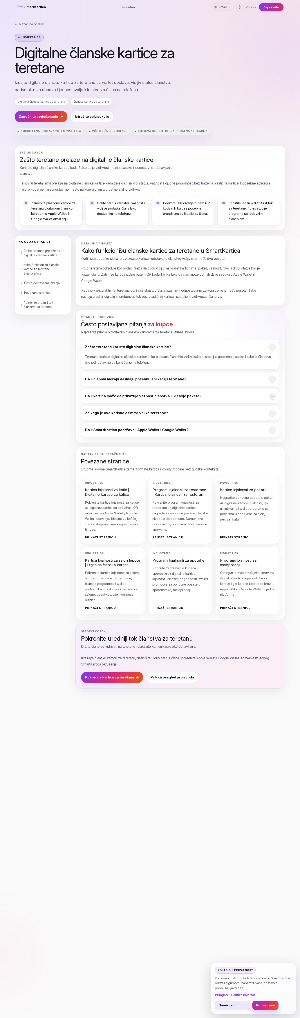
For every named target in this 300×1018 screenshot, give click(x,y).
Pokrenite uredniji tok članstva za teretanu (38, 304)
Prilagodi (222, 995)
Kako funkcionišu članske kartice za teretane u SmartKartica (41, 269)
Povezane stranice (37, 292)
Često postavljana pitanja (42, 283)
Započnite (271, 7)
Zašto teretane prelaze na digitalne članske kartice (42, 253)
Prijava (251, 7)
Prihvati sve (265, 1005)
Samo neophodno (232, 1005)
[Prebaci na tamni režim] (239, 7)
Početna (128, 7)
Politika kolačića (243, 995)
